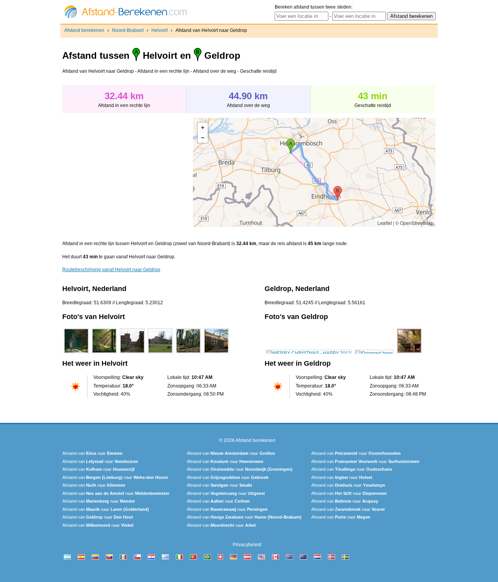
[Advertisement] (127, 172)
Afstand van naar (92, 453)
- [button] (203, 138)
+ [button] (203, 128)
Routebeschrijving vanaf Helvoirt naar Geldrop (111, 269)
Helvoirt (159, 30)
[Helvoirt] (76, 353)
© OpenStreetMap (414, 222)
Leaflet (384, 222)
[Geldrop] (309, 353)
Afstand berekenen (84, 30)
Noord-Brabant (128, 30)
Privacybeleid (247, 544)
